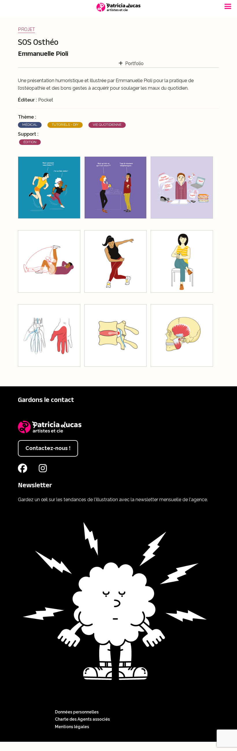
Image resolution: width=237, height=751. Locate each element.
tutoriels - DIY (65, 125)
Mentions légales (72, 726)
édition (29, 142)
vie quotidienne (107, 125)
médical (29, 125)
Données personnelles (77, 712)
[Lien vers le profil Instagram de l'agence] (44, 470)
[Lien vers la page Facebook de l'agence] (23, 470)
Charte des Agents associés (82, 719)
